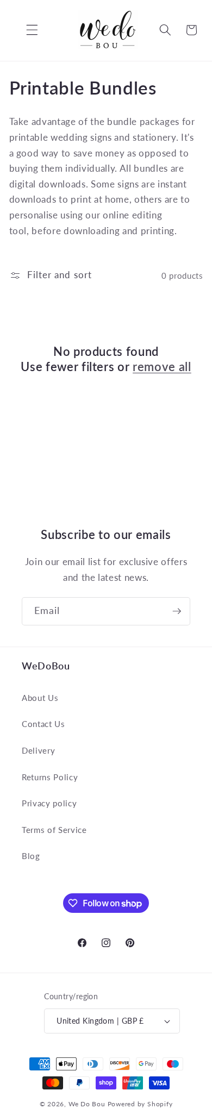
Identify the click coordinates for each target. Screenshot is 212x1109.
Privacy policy (49, 803)
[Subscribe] (177, 611)
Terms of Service (54, 830)
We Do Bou (86, 1104)
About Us (40, 698)
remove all (162, 366)
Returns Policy (50, 777)
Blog (31, 856)
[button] (24, 30)
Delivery (38, 750)
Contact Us (43, 724)
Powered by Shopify (140, 1104)
